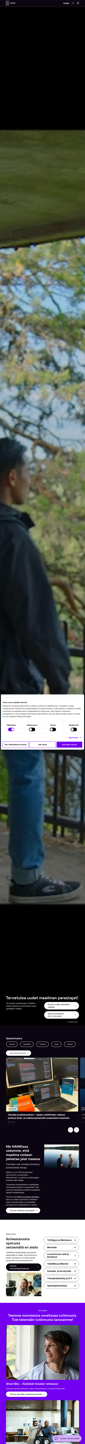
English (66, 3)
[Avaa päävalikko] (78, 3)
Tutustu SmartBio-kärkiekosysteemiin (26, 1394)
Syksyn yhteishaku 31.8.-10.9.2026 (56, 1014)
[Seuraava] (76, 1130)
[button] (66, 1438)
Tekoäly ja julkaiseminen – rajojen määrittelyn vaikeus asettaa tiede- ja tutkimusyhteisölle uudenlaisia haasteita (38, 1116)
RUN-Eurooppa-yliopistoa (28, 1197)
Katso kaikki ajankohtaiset (18, 1053)
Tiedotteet (42, 1044)
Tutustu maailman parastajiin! (22, 1210)
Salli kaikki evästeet (69, 745)
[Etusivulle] (13, 3)
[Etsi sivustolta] (73, 3)
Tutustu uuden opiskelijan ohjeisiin (59, 1005)
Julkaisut (70, 1044)
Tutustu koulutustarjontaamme (19, 1267)
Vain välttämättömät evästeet (16, 745)
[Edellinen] (70, 1130)
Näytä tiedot (73, 738)
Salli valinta (42, 745)
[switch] (32, 729)
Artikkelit (12, 1044)
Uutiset (56, 1044)
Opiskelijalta (27, 1044)
